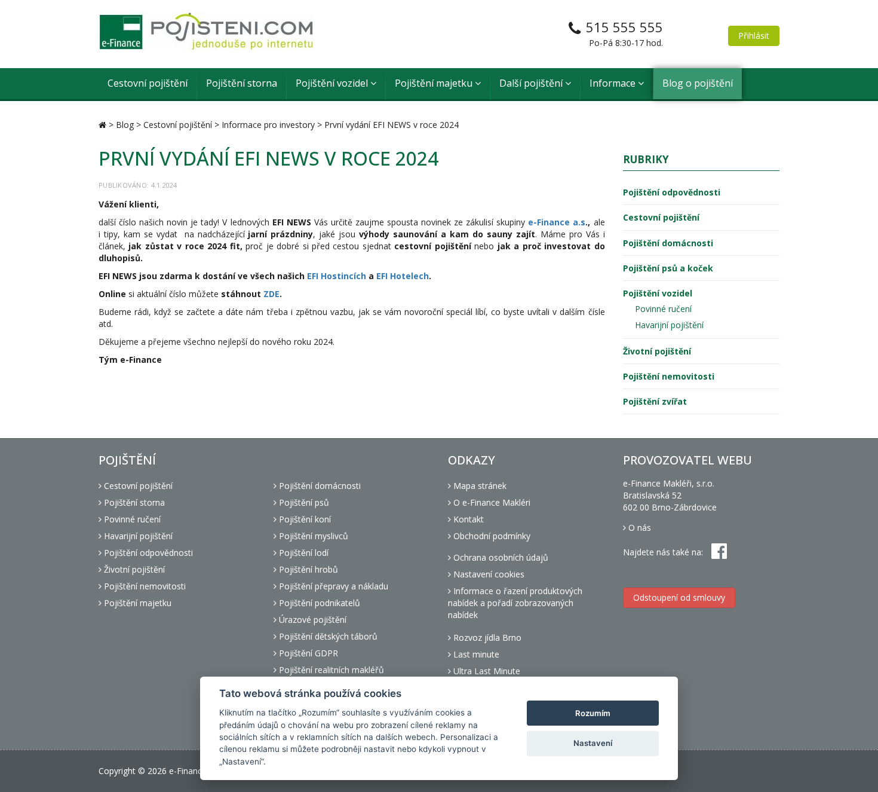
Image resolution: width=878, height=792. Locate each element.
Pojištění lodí (303, 552)
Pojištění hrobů (307, 569)
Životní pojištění (657, 351)
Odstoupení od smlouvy (679, 597)
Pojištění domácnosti (668, 243)
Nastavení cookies (487, 574)
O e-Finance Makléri (490, 502)
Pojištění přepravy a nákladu (332, 586)
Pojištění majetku (435, 83)
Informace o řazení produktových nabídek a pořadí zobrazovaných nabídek (515, 602)
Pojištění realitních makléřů (330, 669)
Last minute (475, 654)
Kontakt (467, 519)
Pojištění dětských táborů (327, 636)
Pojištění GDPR (307, 653)
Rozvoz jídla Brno (486, 637)
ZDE (271, 293)
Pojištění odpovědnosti (671, 192)
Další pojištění (532, 83)
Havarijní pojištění (669, 325)
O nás (638, 527)
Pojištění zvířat (655, 401)
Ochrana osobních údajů (499, 557)
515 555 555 (624, 27)
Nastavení (592, 743)
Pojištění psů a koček (668, 268)
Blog (125, 124)
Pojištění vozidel (333, 83)
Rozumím (592, 713)
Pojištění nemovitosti (668, 376)
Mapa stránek (478, 485)
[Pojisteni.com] (206, 31)
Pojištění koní (304, 519)
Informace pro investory (268, 124)
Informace (614, 83)
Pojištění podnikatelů (318, 602)
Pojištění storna (241, 83)
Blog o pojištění (697, 83)
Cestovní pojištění (148, 83)
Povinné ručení (663, 308)
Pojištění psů (303, 502)
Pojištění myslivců (312, 536)
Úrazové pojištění (311, 619)
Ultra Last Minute (485, 671)
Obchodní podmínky (490, 536)
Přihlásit (753, 35)
